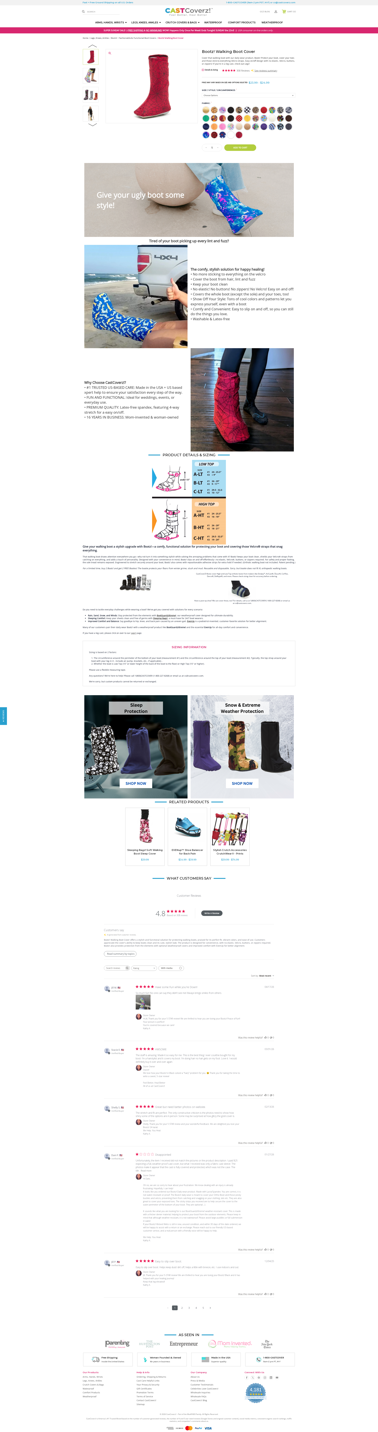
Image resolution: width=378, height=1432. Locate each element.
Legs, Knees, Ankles (144, 22)
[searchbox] (114, 968)
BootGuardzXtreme (166, 615)
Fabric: (207, 103)
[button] (136, 746)
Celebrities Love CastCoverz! (204, 1388)
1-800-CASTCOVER (236, 2)
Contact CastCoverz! (146, 1400)
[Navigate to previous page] (168, 1307)
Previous (92, 46)
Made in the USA (220, 1357)
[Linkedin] (271, 1377)
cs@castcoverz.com (284, 2)
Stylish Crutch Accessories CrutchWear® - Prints (230, 852)
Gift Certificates (144, 1388)
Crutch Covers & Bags (181, 22)
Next (92, 124)
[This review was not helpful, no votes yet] (271, 1037)
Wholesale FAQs (198, 1396)
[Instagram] (265, 1377)
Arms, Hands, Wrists (109, 22)
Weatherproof (272, 22)
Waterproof (213, 22)
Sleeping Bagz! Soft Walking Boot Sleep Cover (145, 852)
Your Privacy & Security (148, 1384)
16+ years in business (160, 1361)
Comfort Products (242, 22)
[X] (253, 1377)
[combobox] (144, 968)
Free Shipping (109, 1357)
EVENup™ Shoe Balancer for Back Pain (187, 852)
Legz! (133, 633)
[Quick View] (145, 844)
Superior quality (218, 1361)
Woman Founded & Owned (165, 1357)
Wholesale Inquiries (200, 1392)
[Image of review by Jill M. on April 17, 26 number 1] (143, 1002)
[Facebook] (247, 1377)
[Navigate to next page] (210, 1307)
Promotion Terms (145, 1392)
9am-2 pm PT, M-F (272, 1361)
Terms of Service (145, 1396)
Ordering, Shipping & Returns (151, 1376)
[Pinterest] (259, 1377)
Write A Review (212, 913)
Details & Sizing (211, 69)
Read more (146, 1170)
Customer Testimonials (202, 1384)
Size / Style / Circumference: (219, 90)
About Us (195, 1376)
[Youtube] (277, 1377)
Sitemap (141, 1404)
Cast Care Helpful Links (148, 1380)
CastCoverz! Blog (199, 1400)
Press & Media (198, 1380)
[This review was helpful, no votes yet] (266, 1037)
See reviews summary (265, 70)
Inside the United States (112, 1361)
